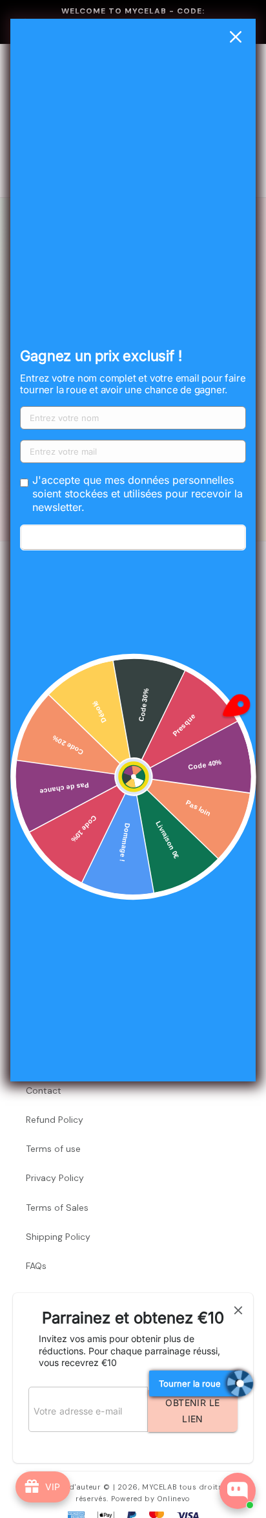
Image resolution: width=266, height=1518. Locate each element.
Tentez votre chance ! (132, 537)
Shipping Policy (58, 1236)
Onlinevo (174, 1498)
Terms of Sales (57, 1207)
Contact (43, 1090)
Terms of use (53, 1149)
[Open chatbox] (238, 1491)
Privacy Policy (55, 1178)
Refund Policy (54, 1119)
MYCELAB (159, 1486)
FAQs (36, 1266)
